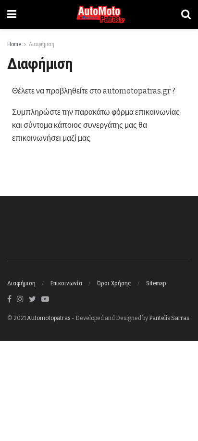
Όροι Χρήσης (114, 283)
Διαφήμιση (41, 44)
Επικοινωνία (66, 283)
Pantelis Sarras (169, 318)
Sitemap (156, 283)
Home (14, 44)
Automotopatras (49, 318)
